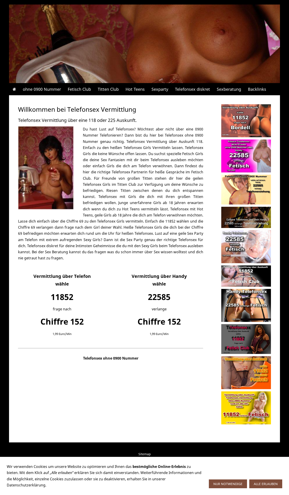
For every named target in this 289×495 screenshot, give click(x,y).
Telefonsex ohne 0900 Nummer (110, 358)
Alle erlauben (266, 484)
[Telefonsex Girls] (46, 167)
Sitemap (144, 454)
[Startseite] (14, 89)
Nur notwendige (227, 484)
